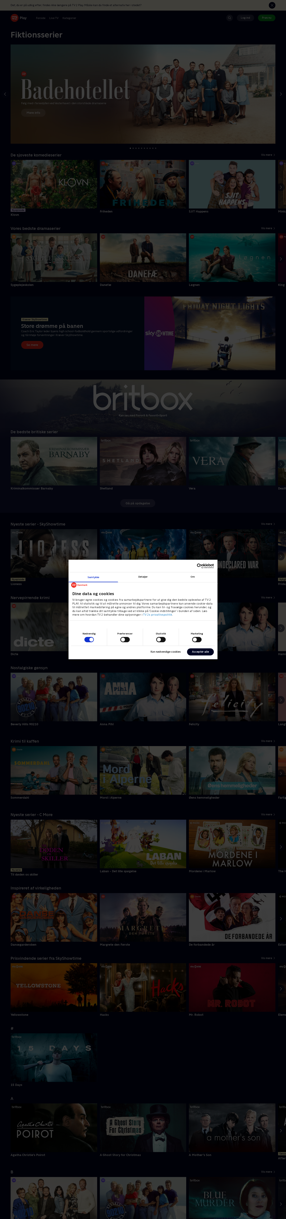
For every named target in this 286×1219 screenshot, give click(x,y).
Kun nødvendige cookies (166, 651)
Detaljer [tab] (143, 576)
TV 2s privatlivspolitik (157, 614)
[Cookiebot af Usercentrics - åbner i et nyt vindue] (199, 565)
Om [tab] (193, 576)
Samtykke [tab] (93, 577)
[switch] (125, 639)
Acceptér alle (200, 651)
